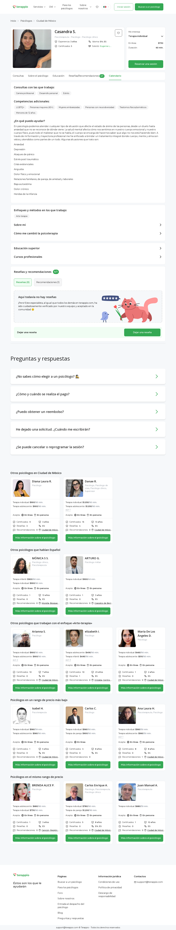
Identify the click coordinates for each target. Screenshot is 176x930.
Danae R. (91, 481)
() (22, 282)
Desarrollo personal (48, 93)
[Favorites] (97, 7)
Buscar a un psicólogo (149, 7)
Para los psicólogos (68, 887)
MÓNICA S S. (40, 558)
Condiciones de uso (108, 882)
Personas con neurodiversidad (99, 107)
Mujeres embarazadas (69, 107)
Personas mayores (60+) (41, 107)
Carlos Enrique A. (96, 785)
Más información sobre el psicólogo (35, 537)
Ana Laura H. (146, 708)
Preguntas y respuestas (71, 918)
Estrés (66, 93)
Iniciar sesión (123, 7)
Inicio (13, 21)
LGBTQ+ (20, 107)
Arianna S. (39, 631)
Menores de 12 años (25, 113)
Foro (60, 893)
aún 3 (68, 660)
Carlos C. (91, 708)
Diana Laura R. (42, 481)
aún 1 (68, 510)
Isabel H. (37, 708)
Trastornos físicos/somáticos (133, 107)
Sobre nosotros (66, 898)
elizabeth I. (92, 631)
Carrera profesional (25, 93)
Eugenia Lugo (106, 46)
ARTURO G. (92, 558)
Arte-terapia (21, 216)
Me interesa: (134, 32)
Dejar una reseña (142, 332)
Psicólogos (26, 21)
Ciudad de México (46, 21)
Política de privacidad (110, 887)
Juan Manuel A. (148, 785)
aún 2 (15, 660)
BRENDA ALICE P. (43, 785)
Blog (60, 913)
